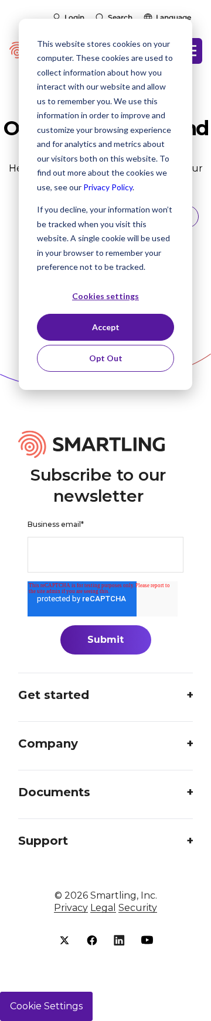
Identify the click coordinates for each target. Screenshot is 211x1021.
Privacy (71, 907)
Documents (54, 792)
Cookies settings (105, 296)
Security (137, 907)
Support (43, 841)
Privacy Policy (107, 187)
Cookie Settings (46, 1006)
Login (74, 17)
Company (48, 743)
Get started (53, 695)
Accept (106, 327)
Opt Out (105, 358)
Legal (103, 907)
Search (120, 17)
